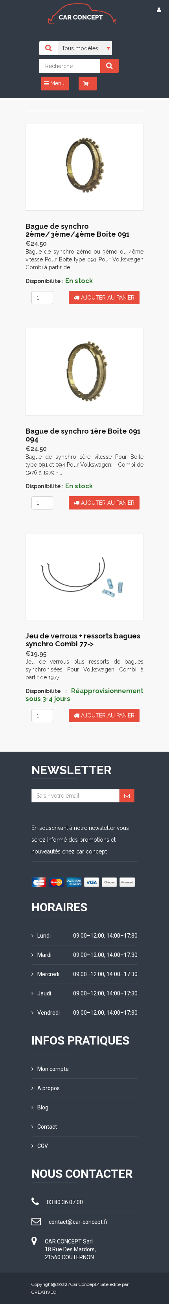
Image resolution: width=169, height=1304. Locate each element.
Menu (56, 83)
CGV (42, 1146)
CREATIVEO (43, 1292)
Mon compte (53, 1069)
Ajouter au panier (106, 297)
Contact (47, 1127)
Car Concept (83, 1284)
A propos (48, 1088)
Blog (42, 1107)
